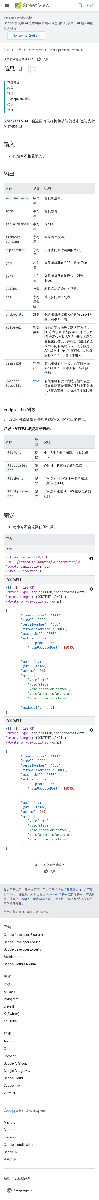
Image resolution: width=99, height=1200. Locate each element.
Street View (36, 5)
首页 (7, 50)
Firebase (10, 1056)
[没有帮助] (45, 59)
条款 (7, 1178)
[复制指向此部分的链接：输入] (19, 144)
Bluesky (9, 991)
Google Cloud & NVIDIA (20, 964)
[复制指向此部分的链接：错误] (19, 515)
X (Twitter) (11, 1014)
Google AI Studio (16, 1063)
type (36, 381)
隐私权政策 (23, 1178)
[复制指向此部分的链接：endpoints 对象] (40, 410)
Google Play (12, 1085)
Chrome (9, 1048)
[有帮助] (38, 59)
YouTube (10, 1021)
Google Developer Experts (22, 949)
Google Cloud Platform (20, 1144)
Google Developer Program (23, 934)
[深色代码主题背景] (91, 558)
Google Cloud (13, 1078)
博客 (7, 984)
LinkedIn (10, 1006)
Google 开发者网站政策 (35, 899)
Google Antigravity (17, 1071)
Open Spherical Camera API (67, 50)
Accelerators (13, 957)
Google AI (10, 1152)
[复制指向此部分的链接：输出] (19, 174)
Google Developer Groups (22, 942)
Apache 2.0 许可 (57, 894)
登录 (90, 5)
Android (9, 1041)
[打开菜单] (7, 5)
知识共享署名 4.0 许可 (75, 889)
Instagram (11, 999)
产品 (19, 50)
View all (9, 1093)
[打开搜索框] (80, 5)
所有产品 (10, 1159)
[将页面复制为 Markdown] (35, 69)
